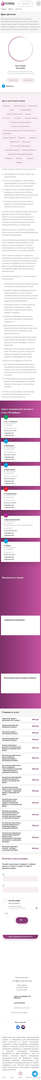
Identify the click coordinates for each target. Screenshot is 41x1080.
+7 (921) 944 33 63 (9, 533)
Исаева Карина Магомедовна (20, 67)
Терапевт (19, 162)
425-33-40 (22, 981)
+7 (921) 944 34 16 (9, 505)
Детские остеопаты (31, 118)
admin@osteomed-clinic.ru (22, 1008)
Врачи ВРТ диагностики (15, 114)
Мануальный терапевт (12, 150)
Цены (4, 1077)
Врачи (11, 9)
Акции (12, 1077)
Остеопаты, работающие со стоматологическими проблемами (19, 132)
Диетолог (19, 158)
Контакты (29, 1077)
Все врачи (6, 105)
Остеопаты (17, 118)
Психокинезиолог (20, 105)
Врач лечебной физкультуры (20, 146)
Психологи (6, 118)
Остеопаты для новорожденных (20, 122)
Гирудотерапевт (25, 110)
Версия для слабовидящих (19, 1012)
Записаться (25, 4)
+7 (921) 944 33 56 (9, 481)
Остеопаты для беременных (20, 126)
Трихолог (28, 114)
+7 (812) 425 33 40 (9, 435)
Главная (3, 9)
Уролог (12, 110)
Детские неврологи (9, 137)
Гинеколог (30, 158)
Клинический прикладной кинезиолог (20, 154)
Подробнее (13, 80)
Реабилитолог (15, 142)
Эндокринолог (33, 105)
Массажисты (26, 142)
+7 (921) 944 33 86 (9, 457)
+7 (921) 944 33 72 (9, 433)
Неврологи (33, 137)
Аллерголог (9, 158)
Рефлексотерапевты (29, 150)
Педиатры (21, 137)
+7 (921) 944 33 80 (9, 557)
